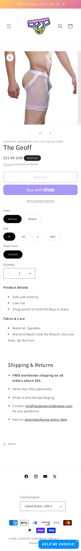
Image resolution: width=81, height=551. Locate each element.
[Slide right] (50, 133)
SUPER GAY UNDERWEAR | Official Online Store (45, 538)
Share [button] (12, 444)
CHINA (15, 255)
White (15, 220)
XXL (55, 237)
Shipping (8, 164)
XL (26, 237)
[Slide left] (31, 133)
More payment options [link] (40, 200)
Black (34, 220)
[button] (9, 26)
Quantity (9, 264)
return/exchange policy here (46, 419)
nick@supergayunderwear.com (48, 406)
